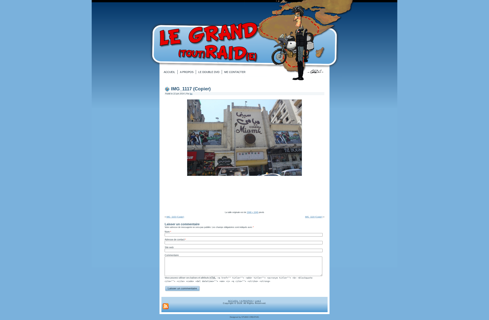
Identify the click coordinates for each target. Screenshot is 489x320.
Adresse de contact (175, 239)
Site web (169, 247)
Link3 (258, 301)
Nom (167, 231)
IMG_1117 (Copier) (191, 88)
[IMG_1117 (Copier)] (244, 177)
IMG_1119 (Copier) (314, 217)
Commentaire (172, 255)
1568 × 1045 (252, 212)
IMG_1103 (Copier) (175, 217)
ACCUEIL (233, 301)
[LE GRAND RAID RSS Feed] (166, 306)
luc (191, 93)
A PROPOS (246, 301)
